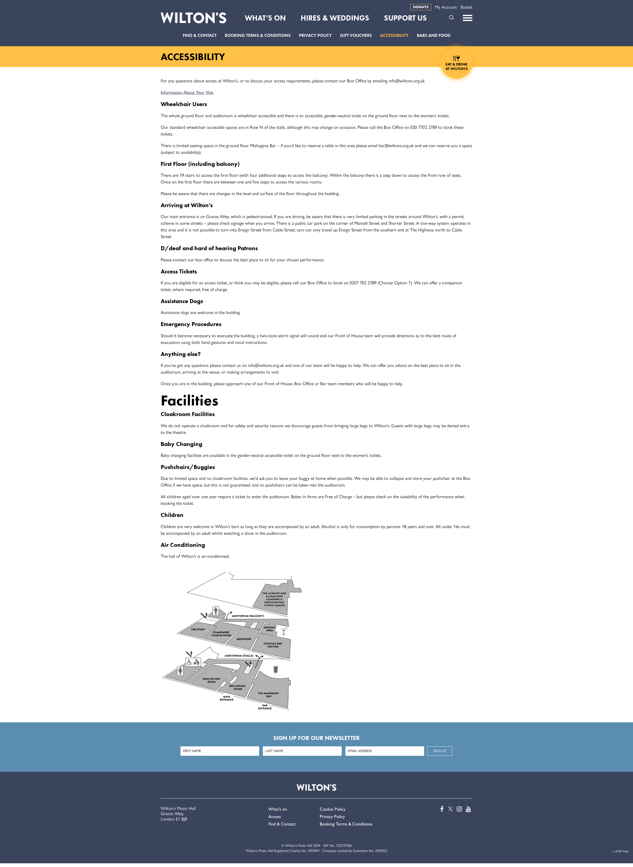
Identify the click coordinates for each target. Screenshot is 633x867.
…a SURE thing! (620, 851)
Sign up (439, 751)
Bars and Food (434, 35)
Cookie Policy (332, 809)
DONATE (421, 7)
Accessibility (394, 35)
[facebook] (441, 809)
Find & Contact (200, 35)
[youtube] (468, 809)
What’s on (277, 809)
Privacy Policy (315, 35)
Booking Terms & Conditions (258, 35)
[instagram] (459, 809)
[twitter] (450, 809)
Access (274, 816)
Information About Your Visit (187, 92)
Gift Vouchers (356, 35)
